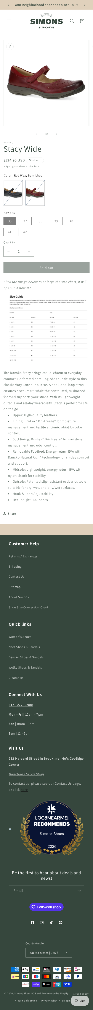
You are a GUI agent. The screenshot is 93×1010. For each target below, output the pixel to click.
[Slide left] (37, 134)
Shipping (8, 166)
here (24, 789)
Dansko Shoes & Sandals (26, 657)
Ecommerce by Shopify (55, 993)
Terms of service (27, 1000)
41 (9, 232)
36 (10, 221)
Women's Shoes (20, 637)
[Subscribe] (79, 891)
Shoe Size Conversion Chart (28, 607)
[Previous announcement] (8, 5)
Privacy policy (49, 1000)
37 (25, 221)
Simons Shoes (52, 833)
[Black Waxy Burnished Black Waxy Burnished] (13, 193)
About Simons (19, 597)
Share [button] (12, 513)
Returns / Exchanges (23, 556)
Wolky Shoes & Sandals (25, 667)
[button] (9, 21)
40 (71, 221)
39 (56, 221)
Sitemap (15, 587)
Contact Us (16, 576)
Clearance (16, 678)
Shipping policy (71, 1000)
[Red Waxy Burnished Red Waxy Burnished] (35, 193)
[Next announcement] (85, 5)
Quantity (9, 242)
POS (33, 993)
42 (25, 232)
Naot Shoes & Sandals (24, 647)
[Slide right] (56, 134)
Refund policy (81, 993)
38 (40, 221)
